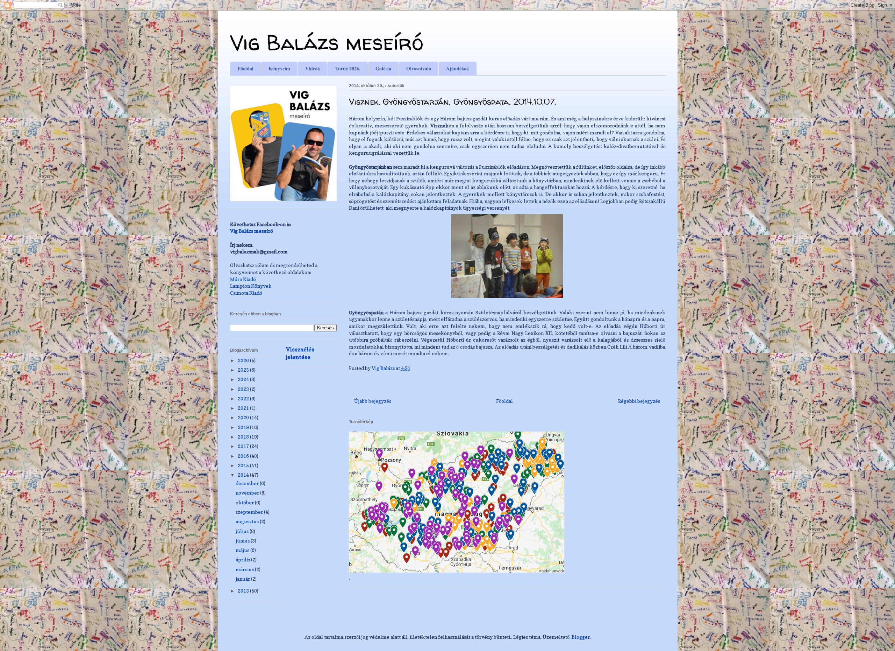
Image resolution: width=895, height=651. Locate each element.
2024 (244, 379)
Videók (312, 68)
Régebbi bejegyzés (639, 401)
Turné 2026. (347, 68)
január (243, 579)
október (245, 502)
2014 (244, 475)
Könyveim (279, 68)
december (248, 483)
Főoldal (245, 68)
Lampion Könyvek (251, 286)
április (243, 559)
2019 (244, 427)
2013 (244, 591)
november (248, 493)
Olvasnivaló (418, 68)
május (243, 550)
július (243, 531)
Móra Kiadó (243, 279)
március (245, 569)
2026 (244, 360)
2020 (244, 417)
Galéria (383, 68)
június (243, 541)
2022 (244, 398)
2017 (244, 446)
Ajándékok (457, 68)
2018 (244, 437)
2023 (244, 389)
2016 (244, 456)
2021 (244, 408)
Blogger (581, 637)
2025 (244, 370)
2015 (244, 465)
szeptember (250, 512)
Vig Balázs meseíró (326, 42)
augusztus (248, 521)
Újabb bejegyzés (372, 401)
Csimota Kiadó (246, 293)
